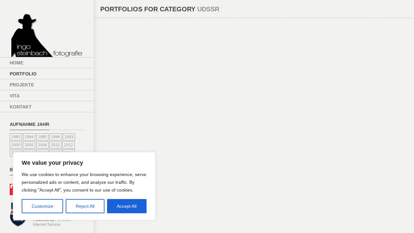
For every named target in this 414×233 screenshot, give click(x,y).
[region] (84, 186)
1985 (42, 137)
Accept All (126, 206)
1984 (29, 137)
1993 (68, 137)
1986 (55, 137)
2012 (68, 145)
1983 (15, 137)
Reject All (85, 206)
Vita (15, 95)
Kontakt (21, 106)
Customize (42, 206)
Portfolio (23, 73)
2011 (55, 145)
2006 (42, 145)
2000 (15, 145)
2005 (29, 145)
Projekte (22, 84)
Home (16, 62)
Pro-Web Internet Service (52, 222)
